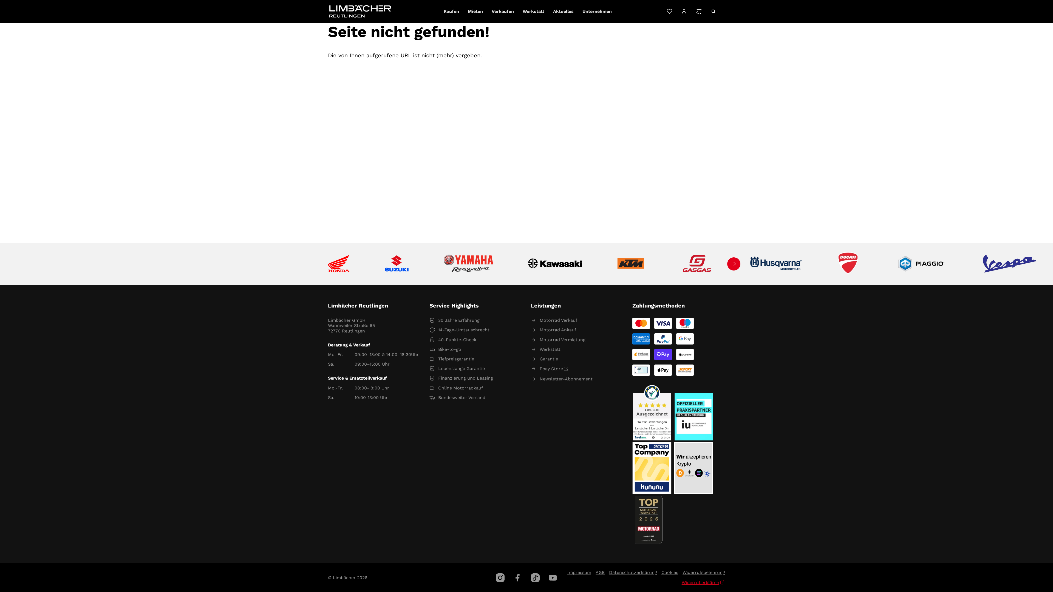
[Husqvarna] (776, 264)
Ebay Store (551, 368)
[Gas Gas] (697, 264)
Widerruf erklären (700, 582)
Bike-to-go (449, 349)
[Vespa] (1009, 264)
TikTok (535, 577)
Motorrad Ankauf (558, 329)
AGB (600, 572)
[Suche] (713, 11)
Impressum (579, 572)
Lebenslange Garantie (461, 368)
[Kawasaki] (555, 264)
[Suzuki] (397, 264)
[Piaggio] (921, 264)
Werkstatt (550, 349)
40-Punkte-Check (457, 339)
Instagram (500, 577)
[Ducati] (849, 264)
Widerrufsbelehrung (704, 572)
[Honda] (339, 264)
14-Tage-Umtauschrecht (463, 329)
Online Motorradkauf (460, 388)
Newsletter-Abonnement (566, 379)
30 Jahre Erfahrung (459, 320)
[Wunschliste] (669, 11)
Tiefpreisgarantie (456, 359)
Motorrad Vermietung (562, 339)
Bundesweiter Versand (461, 397)
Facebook (517, 577)
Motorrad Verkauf (558, 320)
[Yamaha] (468, 264)
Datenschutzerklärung (633, 572)
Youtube (552, 577)
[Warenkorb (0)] (698, 11)
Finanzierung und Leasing (465, 378)
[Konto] (684, 11)
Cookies (669, 572)
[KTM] (630, 264)
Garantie (549, 359)
